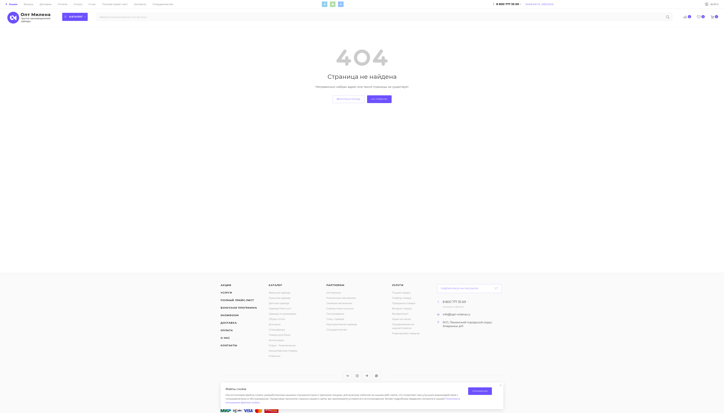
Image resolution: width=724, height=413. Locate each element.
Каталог (275, 285)
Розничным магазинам (341, 297)
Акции (226, 285)
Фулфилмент (400, 313)
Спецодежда (277, 329)
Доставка (229, 322)
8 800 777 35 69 (454, 302)
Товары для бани (279, 334)
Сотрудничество (336, 329)
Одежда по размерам (282, 313)
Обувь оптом (277, 318)
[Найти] (667, 17)
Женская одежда (279, 292)
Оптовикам (333, 292)
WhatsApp (332, 4)
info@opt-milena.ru (456, 314)
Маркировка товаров (406, 333)
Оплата (227, 330)
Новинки (274, 355)
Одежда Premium (280, 308)
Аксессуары (276, 340)
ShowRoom (230, 315)
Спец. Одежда (335, 318)
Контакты (229, 345)
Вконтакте (341, 4)
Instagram (357, 376)
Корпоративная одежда (341, 324)
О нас (225, 337)
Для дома (275, 324)
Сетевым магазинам (339, 303)
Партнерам (335, 285)
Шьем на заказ (401, 318)
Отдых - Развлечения (282, 345)
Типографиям (335, 313)
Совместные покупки (340, 308)
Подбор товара (401, 297)
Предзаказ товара (403, 303)
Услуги (226, 292)
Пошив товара (401, 292)
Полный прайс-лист (237, 300)
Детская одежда (279, 303)
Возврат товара (402, 308)
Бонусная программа (239, 307)
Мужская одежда (280, 297)
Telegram (324, 4)
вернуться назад (348, 99)
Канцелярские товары (283, 350)
